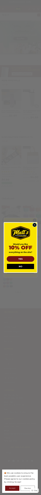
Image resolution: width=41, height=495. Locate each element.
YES (20, 259)
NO (20, 266)
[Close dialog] (34, 225)
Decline (27, 488)
